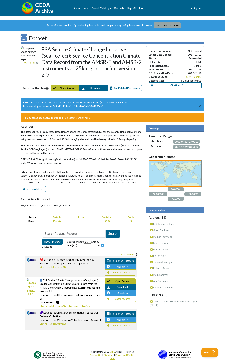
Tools (142, 8)
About (77, 8)
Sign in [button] (197, 8)
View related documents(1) (53, 267)
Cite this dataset (34, 188)
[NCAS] (50, 354)
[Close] (200, 106)
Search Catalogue (102, 8)
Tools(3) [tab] (131, 219)
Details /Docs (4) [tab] (57, 219)
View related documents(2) (53, 323)
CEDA (112, 358)
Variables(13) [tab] (107, 219)
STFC (112, 351)
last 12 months (193, 76)
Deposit (131, 8)
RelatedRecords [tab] (32, 219)
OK (157, 25)
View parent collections (79, 306)
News (86, 8)
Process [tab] (82, 217)
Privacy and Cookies (125, 355)
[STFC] (174, 354)
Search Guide (128, 254)
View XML (30, 62)
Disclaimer (109, 355)
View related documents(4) (53, 306)
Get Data (119, 8)
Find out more (171, 25)
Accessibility (96, 355)
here (87, 117)
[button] (93, 88)
